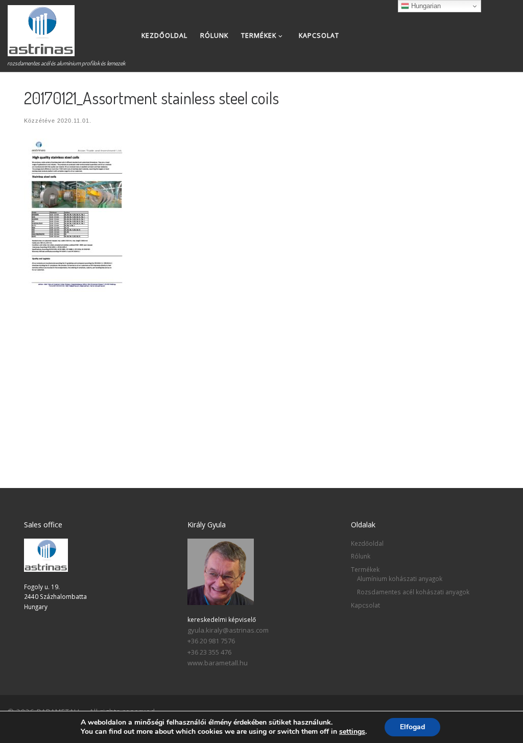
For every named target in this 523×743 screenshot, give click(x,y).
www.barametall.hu (217, 662)
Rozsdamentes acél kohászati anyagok (413, 592)
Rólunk (360, 556)
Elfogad (412, 727)
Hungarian (425, 6)
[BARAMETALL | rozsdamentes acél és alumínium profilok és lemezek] (41, 28)
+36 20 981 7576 (211, 640)
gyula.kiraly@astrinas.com (228, 630)
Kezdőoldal (367, 543)
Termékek (365, 569)
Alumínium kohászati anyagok (399, 578)
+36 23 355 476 (209, 652)
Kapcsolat (365, 605)
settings (352, 731)
